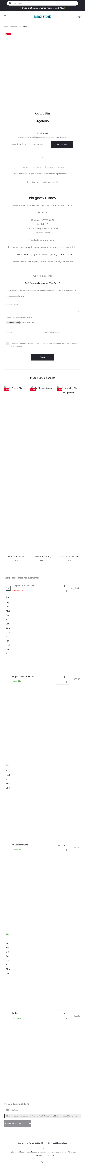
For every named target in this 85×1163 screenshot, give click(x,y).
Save (9, 34)
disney (61, 157)
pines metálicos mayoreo (48, 1152)
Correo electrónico (52, 332)
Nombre (10, 332)
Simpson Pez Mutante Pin (24, 676)
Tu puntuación (12, 296)
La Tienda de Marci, (23, 254)
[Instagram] (43, 1148)
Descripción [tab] (32, 182)
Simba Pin (16, 1013)
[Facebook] (38, 1148)
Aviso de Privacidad (68, 1152)
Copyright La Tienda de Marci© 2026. (33, 1143)
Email (62, 167)
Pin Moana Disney (42, 556)
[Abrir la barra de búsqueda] (42, 1162)
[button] (58, 586)
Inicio (6, 27)
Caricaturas (14, 27)
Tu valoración (12, 305)
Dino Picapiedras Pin (69, 556)
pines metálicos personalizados (24, 1152)
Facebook (26, 167)
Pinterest (50, 167)
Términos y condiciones (44, 1155)
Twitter (38, 167)
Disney (40, 157)
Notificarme (62, 144)
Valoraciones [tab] (50, 182)
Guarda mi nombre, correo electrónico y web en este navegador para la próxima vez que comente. (44, 345)
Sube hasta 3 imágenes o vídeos (19, 317)
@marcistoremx (64, 254)
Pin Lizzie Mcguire (20, 844)
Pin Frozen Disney (16, 556)
